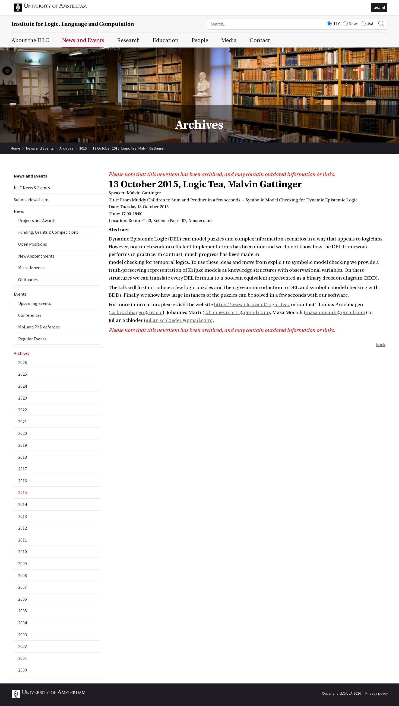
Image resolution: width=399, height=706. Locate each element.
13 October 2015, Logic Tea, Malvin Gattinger (129, 148)
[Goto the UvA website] (54, 10)
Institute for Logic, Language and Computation (73, 24)
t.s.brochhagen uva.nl (136, 312)
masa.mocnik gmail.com (335, 312)
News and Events (40, 148)
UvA (369, 23)
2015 (83, 148)
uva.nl (379, 7)
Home (15, 148)
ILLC (336, 23)
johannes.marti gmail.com (236, 312)
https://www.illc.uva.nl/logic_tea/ (252, 305)
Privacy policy (376, 693)
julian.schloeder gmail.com (178, 320)
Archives (66, 148)
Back (380, 344)
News (354, 23)
